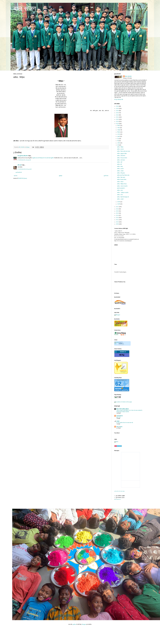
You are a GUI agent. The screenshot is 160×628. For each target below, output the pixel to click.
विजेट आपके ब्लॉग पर (117, 499)
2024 (117, 110)
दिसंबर (118, 125)
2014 (117, 213)
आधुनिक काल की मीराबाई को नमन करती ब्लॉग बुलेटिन (43, 158)
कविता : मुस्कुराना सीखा (122, 153)
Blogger (84, 624)
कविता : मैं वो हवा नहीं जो (122, 158)
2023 (117, 112)
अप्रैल (118, 143)
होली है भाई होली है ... (121, 188)
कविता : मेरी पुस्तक (121, 173)
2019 (117, 121)
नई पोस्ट (15, 175)
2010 (117, 222)
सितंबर (118, 132)
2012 (117, 217)
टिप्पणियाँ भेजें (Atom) (22, 178)
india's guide (121, 344)
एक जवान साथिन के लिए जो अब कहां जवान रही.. (124, 422)
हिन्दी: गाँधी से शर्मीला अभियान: (122, 409)
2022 (117, 115)
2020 (117, 119)
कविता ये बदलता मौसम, (121, 179)
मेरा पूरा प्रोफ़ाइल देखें (118, 99)
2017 (117, 206)
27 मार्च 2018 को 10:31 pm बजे (24, 169)
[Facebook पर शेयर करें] (41, 147)
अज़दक (117, 421)
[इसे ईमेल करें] (36, 147)
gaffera (74, 624)
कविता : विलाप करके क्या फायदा (123, 151)
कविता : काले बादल (121, 160)
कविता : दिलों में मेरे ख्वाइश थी (123, 197)
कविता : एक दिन (120, 168)
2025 (117, 108)
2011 (117, 219)
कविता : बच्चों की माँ (121, 155)
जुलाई (118, 136)
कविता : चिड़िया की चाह (121, 184)
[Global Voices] (120, 335)
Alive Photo (119, 426)
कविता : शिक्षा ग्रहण (121, 177)
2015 (117, 211)
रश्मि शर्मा (19, 165)
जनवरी (118, 204)
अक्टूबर (119, 130)
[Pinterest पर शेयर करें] (43, 147)
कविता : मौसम (120, 166)
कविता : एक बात (120, 149)
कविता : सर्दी (119, 162)
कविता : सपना (120, 190)
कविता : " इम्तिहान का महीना (122, 192)
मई (118, 140)
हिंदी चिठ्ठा (121, 355)
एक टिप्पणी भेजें (19, 172)
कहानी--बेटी (118, 417)
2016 (117, 209)
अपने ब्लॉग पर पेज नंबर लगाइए (119, 491)
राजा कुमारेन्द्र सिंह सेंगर (23, 155)
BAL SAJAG (128, 76)
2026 (117, 106)
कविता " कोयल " (120, 181)
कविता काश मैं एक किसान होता (123, 175)
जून (118, 138)
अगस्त (118, 134)
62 (118, 384)
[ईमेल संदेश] (33, 147)
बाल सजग (24, 8)
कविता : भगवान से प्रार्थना (122, 186)
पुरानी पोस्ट (106, 175)
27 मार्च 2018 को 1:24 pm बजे (24, 160)
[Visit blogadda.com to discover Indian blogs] (118, 446)
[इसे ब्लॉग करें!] (38, 147)
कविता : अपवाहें (120, 171)
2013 (117, 215)
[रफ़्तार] (116, 441)
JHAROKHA (119, 415)
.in (121, 343)
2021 (117, 117)
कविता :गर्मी (119, 164)
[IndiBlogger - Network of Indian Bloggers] (121, 373)
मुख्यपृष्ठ (60, 175)
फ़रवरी (118, 201)
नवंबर (118, 127)
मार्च (118, 145)
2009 (117, 224)
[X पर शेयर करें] (39, 147)
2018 (117, 123)
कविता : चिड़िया (120, 147)
